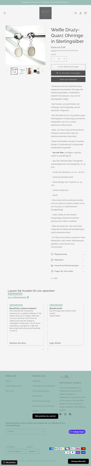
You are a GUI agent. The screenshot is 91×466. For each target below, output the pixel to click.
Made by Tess (51, 461)
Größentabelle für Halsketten (44, 386)
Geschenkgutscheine (14, 386)
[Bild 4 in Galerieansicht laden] (37, 71)
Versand (54, 50)
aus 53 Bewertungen (17, 297)
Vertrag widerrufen (78, 461)
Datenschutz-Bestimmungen (44, 406)
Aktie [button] (55, 278)
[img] (46, 294)
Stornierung (37, 396)
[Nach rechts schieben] (43, 71)
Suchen (8, 381)
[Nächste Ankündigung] (86, 2)
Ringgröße (37, 381)
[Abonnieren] (43, 431)
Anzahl (53, 54)
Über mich (10, 391)
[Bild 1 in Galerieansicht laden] (14, 71)
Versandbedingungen (41, 391)
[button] (4, 13)
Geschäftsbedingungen (42, 401)
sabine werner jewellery (18, 461)
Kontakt (36, 411)
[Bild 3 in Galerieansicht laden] (29, 71)
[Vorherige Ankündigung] (4, 2)
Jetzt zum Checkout (68, 79)
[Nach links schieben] (8, 71)
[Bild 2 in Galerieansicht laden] (22, 71)
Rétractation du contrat (45, 416)
